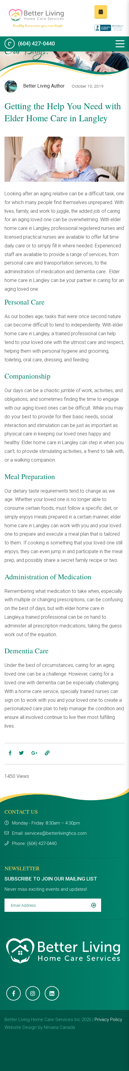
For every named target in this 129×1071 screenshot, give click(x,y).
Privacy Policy (108, 1019)
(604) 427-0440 (36, 43)
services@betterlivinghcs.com (56, 833)
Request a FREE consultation (100, 12)
